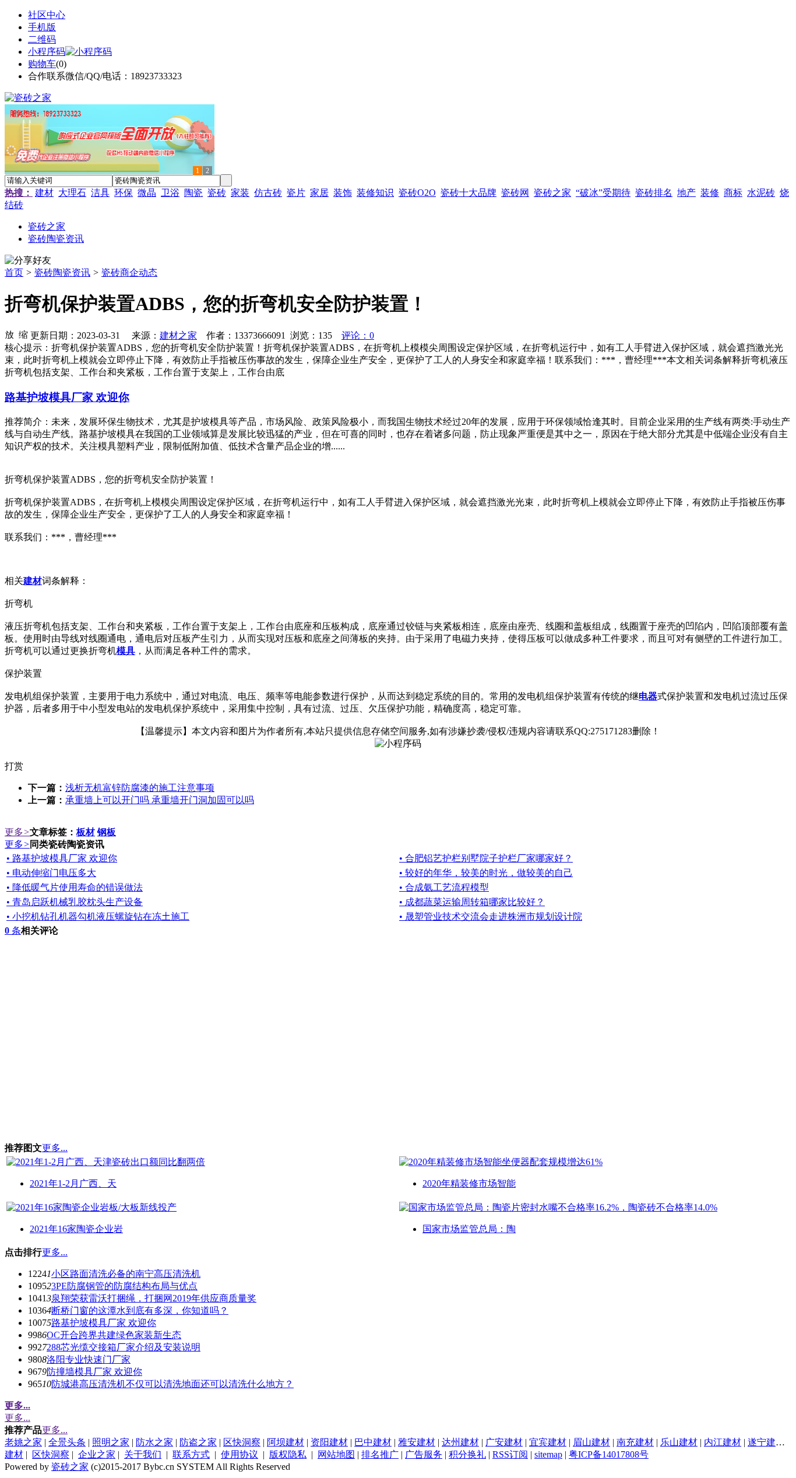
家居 (319, 193)
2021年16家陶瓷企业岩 (76, 1229)
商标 (733, 193)
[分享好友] (28, 261)
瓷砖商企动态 (129, 272)
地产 (686, 193)
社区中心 (46, 15)
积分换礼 (467, 1454)
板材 (85, 832)
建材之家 (178, 335)
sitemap (548, 1454)
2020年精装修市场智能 (469, 1183)
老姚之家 (23, 1442)
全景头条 (67, 1442)
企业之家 (96, 1454)
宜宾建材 (547, 1442)
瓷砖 (216, 193)
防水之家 (154, 1442)
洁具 (100, 193)
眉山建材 (591, 1442)
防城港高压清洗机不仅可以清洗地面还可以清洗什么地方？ (172, 1384)
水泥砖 (761, 193)
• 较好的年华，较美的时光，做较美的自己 (486, 873)
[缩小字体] (23, 334)
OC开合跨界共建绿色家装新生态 (114, 1335)
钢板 (106, 832)
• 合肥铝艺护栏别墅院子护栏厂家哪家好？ (486, 858)
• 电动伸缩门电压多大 (51, 873)
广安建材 (504, 1442)
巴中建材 (373, 1442)
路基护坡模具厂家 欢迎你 (103, 1323)
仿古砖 (268, 193)
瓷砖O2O (417, 193)
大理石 (72, 193)
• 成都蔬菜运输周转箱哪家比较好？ (472, 902)
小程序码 (46, 52)
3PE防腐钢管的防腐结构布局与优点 (124, 1286)
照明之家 (110, 1442)
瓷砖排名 (653, 193)
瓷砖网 (515, 193)
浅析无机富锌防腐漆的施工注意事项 (139, 788)
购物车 (42, 64)
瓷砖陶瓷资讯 (62, 272)
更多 (17, 832)
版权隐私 (288, 1454)
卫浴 (170, 193)
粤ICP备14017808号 (609, 1454)
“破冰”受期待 (603, 193)
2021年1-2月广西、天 (73, 1183)
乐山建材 (679, 1442)
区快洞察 (241, 1442)
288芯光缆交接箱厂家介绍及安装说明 (123, 1347)
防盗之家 (198, 1442)
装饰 (342, 193)
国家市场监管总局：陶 (469, 1229)
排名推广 (380, 1454)
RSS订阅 (510, 1454)
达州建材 (460, 1442)
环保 (123, 193)
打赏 (14, 766)
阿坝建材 (285, 1442)
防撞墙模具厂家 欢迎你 (94, 1372)
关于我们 (142, 1454)
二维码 (42, 39)
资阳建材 (329, 1442)
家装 (240, 193)
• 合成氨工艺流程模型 (444, 887)
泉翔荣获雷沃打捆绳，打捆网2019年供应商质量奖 (153, 1298)
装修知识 (375, 193)
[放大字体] (9, 334)
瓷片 (296, 193)
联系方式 (191, 1454)
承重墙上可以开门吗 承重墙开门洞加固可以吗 (159, 800)
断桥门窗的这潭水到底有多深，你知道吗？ (139, 1310)
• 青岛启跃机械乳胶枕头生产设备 (74, 902)
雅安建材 (416, 1442)
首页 (14, 272)
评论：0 (357, 335)
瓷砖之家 (552, 193)
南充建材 (635, 1442)
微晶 (147, 193)
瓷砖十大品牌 (468, 193)
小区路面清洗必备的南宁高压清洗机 (125, 1274)
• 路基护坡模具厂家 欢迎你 (61, 858)
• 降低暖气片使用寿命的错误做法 (74, 887)
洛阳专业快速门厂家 (89, 1359)
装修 (709, 193)
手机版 (42, 27)
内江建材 (722, 1442)
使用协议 (239, 1454)
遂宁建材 (766, 1442)
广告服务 (423, 1454)
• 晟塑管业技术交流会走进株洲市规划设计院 (490, 916)
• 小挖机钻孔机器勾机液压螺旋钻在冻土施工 (97, 916)
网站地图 (336, 1454)
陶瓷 (193, 193)
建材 (44, 193)
